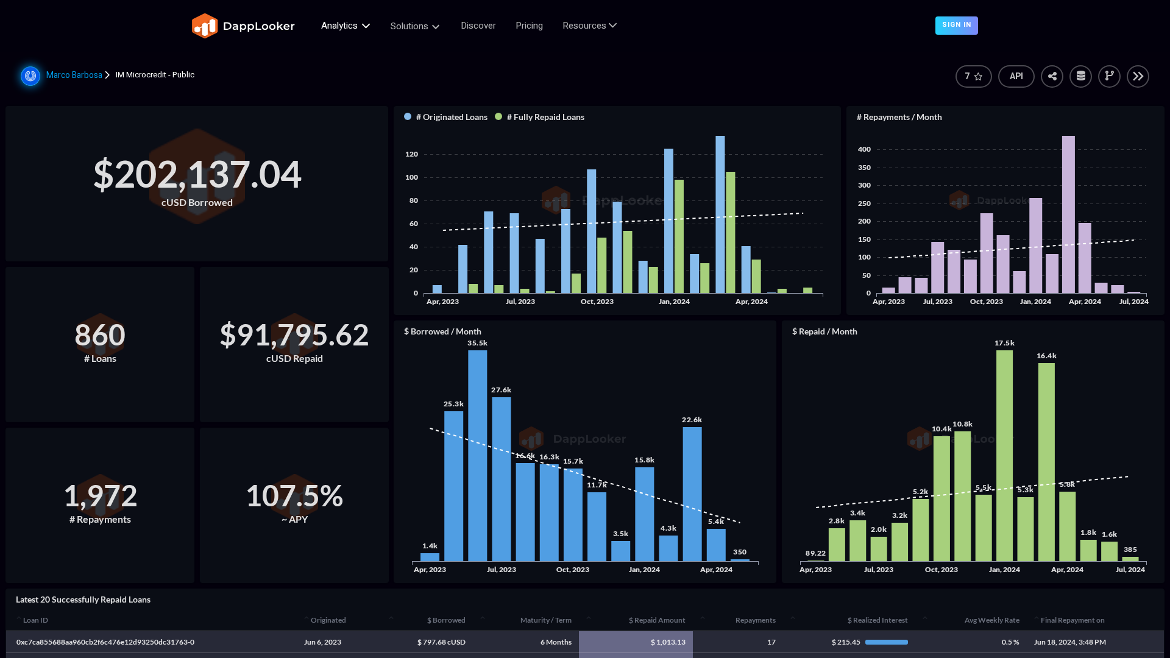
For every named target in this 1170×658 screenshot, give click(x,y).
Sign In (956, 24)
